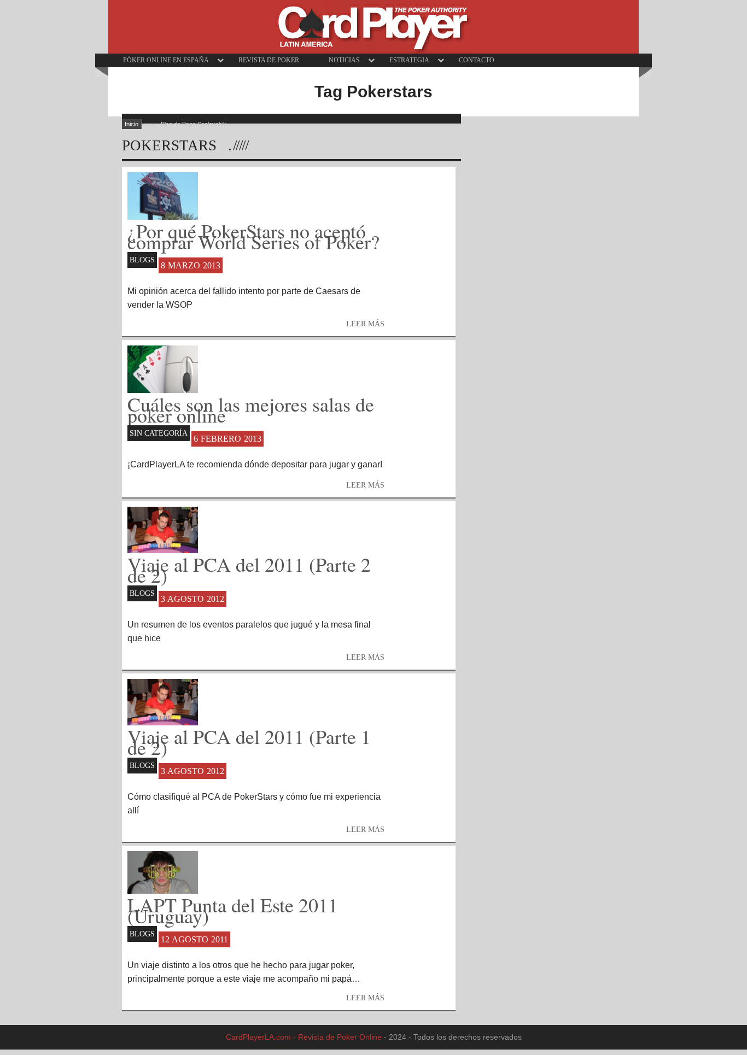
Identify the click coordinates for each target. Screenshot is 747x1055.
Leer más (365, 484)
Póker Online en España (166, 60)
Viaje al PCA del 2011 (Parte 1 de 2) (249, 740)
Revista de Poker (268, 60)
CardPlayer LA (374, 27)
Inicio (131, 124)
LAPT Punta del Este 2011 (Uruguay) (232, 908)
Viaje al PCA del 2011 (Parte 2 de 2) (249, 568)
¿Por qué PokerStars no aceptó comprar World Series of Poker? (253, 234)
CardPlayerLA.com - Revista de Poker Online (304, 1037)
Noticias (344, 60)
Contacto (476, 60)
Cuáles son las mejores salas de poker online (250, 407)
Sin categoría (159, 433)
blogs (142, 259)
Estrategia (409, 60)
